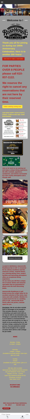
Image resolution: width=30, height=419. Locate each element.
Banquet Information (15, 258)
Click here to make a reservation (13, 59)
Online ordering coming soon (12, 106)
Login (27, 414)
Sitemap (8, 414)
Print (4, 414)
